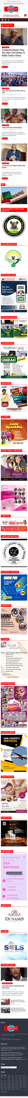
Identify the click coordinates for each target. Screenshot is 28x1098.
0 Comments (18, 57)
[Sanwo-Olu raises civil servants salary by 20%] (14, 72)
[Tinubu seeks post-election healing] (14, 109)
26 (24, 1086)
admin (12, 57)
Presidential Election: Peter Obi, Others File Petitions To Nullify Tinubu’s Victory (13, 52)
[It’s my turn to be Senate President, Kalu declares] (14, 144)
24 (17, 1086)
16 (13, 1083)
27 (2, 1088)
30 (13, 1088)
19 (24, 1083)
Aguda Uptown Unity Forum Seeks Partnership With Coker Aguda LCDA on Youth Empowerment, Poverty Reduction (18, 1009)
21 (6, 1086)
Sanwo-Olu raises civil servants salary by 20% (13, 91)
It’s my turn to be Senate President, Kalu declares (13, 166)
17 (17, 1083)
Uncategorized (5, 47)
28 (6, 1088)
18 (21, 1083)
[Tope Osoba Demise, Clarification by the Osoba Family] (14, 968)
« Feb (2, 1091)
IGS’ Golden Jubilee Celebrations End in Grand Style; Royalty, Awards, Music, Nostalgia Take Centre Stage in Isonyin (13, 1049)
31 (17, 1088)
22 (9, 1086)
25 (21, 1086)
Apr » (5, 1091)
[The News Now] (2, 19)
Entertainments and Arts (7, 983)
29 (9, 1088)
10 (17, 1081)
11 (20, 1081)
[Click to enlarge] (14, 780)
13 (2, 1083)
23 (13, 1086)
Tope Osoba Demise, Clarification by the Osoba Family (13, 987)
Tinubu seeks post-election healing (12, 127)
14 (6, 1083)
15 (9, 1083)
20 (2, 1086)
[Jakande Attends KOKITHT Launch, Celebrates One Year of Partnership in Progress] (5, 999)
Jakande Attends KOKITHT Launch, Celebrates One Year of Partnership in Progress (18, 1001)
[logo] (11, 1025)
